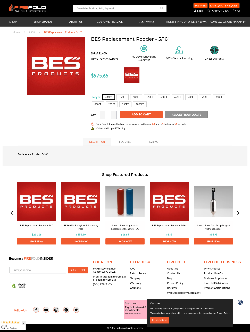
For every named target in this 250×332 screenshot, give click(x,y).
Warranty (135, 282)
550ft (150, 97)
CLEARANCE (146, 21)
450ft (122, 97)
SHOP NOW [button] (36, 241)
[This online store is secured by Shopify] (18, 286)
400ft (108, 97)
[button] (56, 94)
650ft (177, 97)
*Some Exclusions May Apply (228, 21)
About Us (75, 21)
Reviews (172, 287)
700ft (191, 97)
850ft (98, 104)
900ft (111, 104)
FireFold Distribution (216, 282)
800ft (219, 97)
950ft (125, 104)
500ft (136, 97)
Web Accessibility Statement (184, 292)
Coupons (135, 287)
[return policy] (144, 48)
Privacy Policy (175, 282)
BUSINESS (200, 5)
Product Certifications (217, 287)
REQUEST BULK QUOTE (186, 114)
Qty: (93, 114)
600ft (164, 97)
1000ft (140, 104)
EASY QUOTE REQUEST (224, 5)
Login (200, 10)
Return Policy (138, 273)
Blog (169, 278)
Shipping (135, 278)
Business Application (216, 278)
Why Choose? (212, 268)
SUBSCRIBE (78, 270)
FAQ (132, 268)
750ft (32, 32)
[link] (36, 213)
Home (16, 32)
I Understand (160, 320)
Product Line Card (214, 273)
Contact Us (173, 273)
